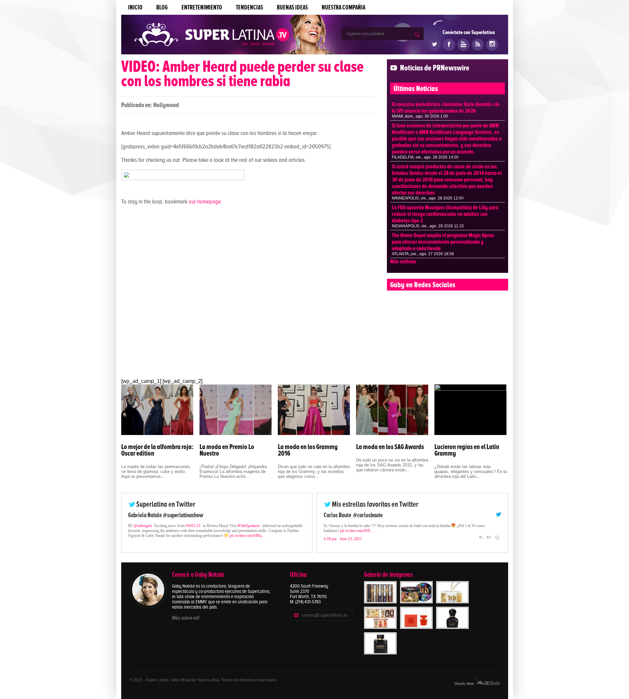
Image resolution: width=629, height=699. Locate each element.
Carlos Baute (337, 515)
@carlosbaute (368, 515)
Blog (162, 7)
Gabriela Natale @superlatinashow (165, 515)
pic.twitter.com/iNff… (357, 530)
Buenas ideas (292, 7)
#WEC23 (193, 525)
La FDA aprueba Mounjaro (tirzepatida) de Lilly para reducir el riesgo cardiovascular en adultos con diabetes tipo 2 (445, 214)
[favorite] (497, 536)
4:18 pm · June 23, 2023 (343, 539)
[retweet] (488, 536)
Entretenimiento (201, 7)
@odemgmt (143, 525)
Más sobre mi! (186, 617)
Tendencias (249, 7)
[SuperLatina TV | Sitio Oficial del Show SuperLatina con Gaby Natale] (211, 35)
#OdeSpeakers (248, 525)
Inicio (135, 7)
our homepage (205, 201)
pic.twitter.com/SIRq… (247, 535)
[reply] (480, 536)
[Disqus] (248, 293)
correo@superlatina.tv (324, 615)
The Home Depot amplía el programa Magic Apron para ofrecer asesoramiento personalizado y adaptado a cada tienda (443, 242)
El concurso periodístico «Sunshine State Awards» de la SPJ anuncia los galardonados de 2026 (446, 107)
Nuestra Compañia (343, 7)
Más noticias (403, 261)
